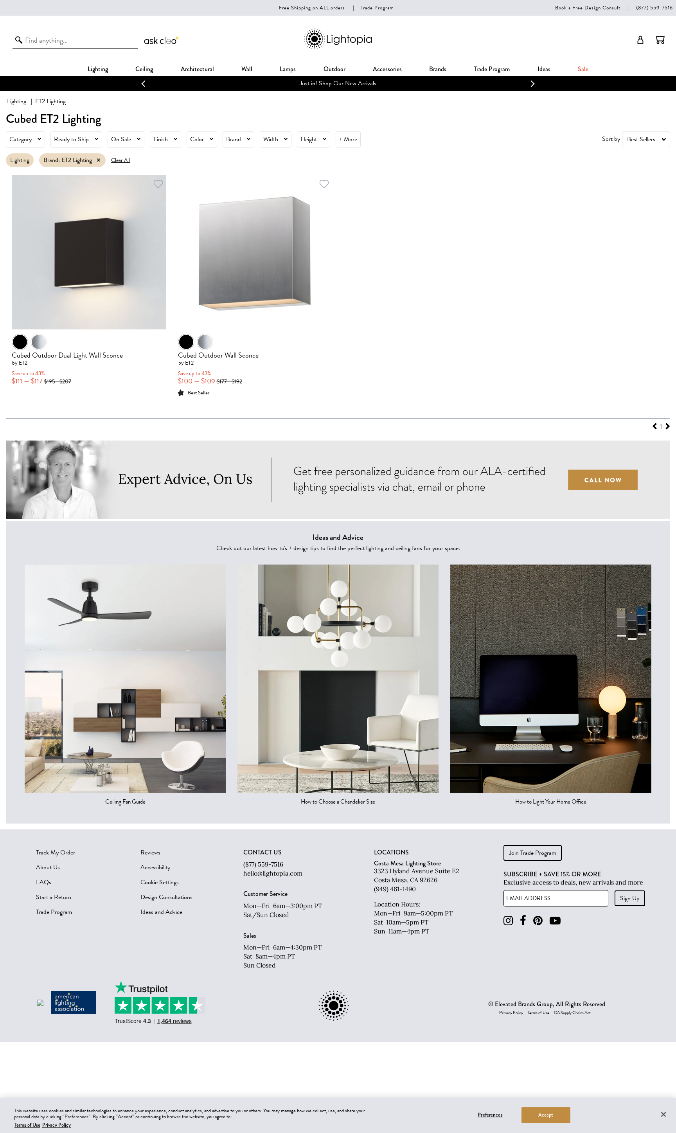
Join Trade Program (532, 853)
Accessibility (155, 867)
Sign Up (630, 898)
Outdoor (334, 69)
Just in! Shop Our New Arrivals (338, 83)
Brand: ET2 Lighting (67, 160)
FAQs (43, 882)
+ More (348, 139)
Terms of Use (538, 1013)
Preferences (490, 1114)
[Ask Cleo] (162, 40)
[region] (338, 1115)
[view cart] (660, 40)
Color (197, 139)
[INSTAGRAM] (508, 921)
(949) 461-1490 (395, 889)
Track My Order (55, 852)
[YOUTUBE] (555, 921)
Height (308, 139)
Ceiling (144, 69)
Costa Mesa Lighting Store (407, 863)
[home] (338, 48)
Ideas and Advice (161, 912)
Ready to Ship (71, 139)
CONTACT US (262, 852)
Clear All (120, 160)
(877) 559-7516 (654, 7)
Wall (246, 69)
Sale (583, 69)
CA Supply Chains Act (572, 1013)
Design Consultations (166, 897)
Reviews (150, 852)
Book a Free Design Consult (587, 7)
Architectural (197, 69)
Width (270, 139)
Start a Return (53, 897)
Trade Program (377, 7)
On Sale (121, 139)
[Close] (663, 1114)
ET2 (23, 363)
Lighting (98, 69)
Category (20, 139)
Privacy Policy (511, 1013)
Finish (160, 139)
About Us (48, 867)
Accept (546, 1114)
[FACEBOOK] (523, 921)
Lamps (288, 69)
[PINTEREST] (538, 921)
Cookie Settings (159, 882)
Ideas (544, 69)
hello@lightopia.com (272, 873)
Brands (437, 69)
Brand (233, 139)
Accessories (387, 69)
